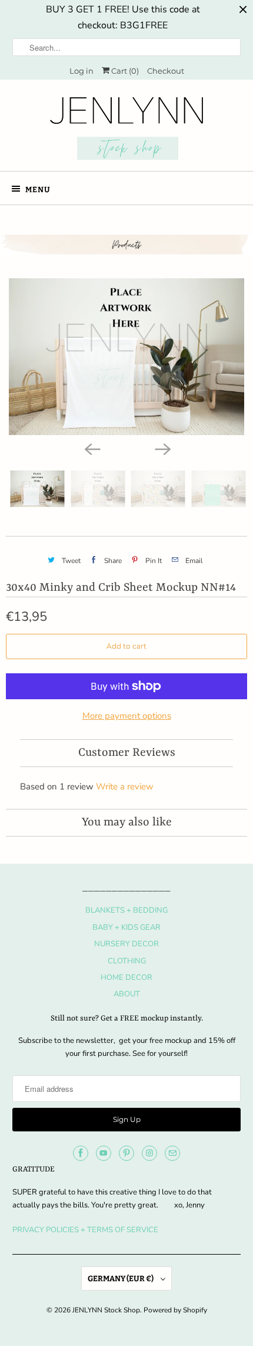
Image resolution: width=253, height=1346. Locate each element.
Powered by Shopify (175, 1310)
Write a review (125, 786)
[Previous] (91, 448)
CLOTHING (127, 961)
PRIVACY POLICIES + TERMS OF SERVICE (85, 1230)
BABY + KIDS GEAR (126, 927)
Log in (81, 70)
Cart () (124, 70)
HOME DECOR (126, 977)
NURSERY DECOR (126, 944)
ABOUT (127, 994)
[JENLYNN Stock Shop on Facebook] (80, 1153)
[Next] (162, 448)
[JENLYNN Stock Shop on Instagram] (149, 1153)
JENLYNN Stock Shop (106, 1310)
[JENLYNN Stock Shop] (126, 129)
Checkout (165, 70)
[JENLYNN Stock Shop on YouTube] (103, 1153)
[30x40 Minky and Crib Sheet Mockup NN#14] (126, 357)
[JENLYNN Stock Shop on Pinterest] (126, 1153)
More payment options (126, 716)
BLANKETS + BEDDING (126, 910)
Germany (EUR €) (121, 1278)
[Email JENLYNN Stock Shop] (172, 1153)
